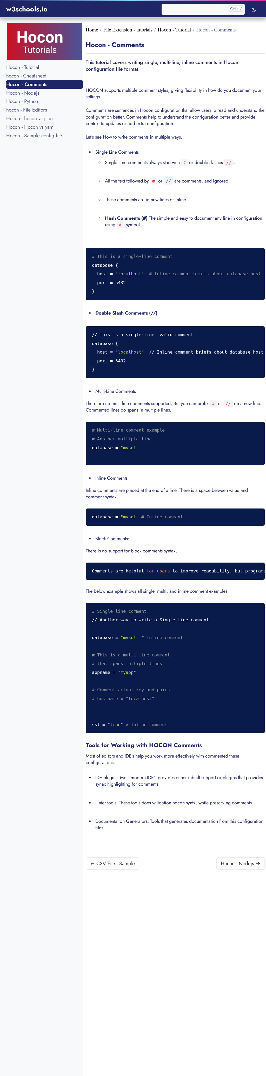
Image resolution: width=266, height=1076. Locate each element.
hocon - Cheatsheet (26, 75)
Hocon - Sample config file (34, 135)
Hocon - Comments (26, 84)
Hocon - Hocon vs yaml (30, 127)
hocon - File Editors (26, 109)
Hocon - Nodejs (22, 92)
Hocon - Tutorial (22, 67)
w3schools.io (27, 9)
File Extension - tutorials (127, 29)
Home (92, 29)
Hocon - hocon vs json (29, 118)
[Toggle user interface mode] (254, 9)
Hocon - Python (22, 101)
